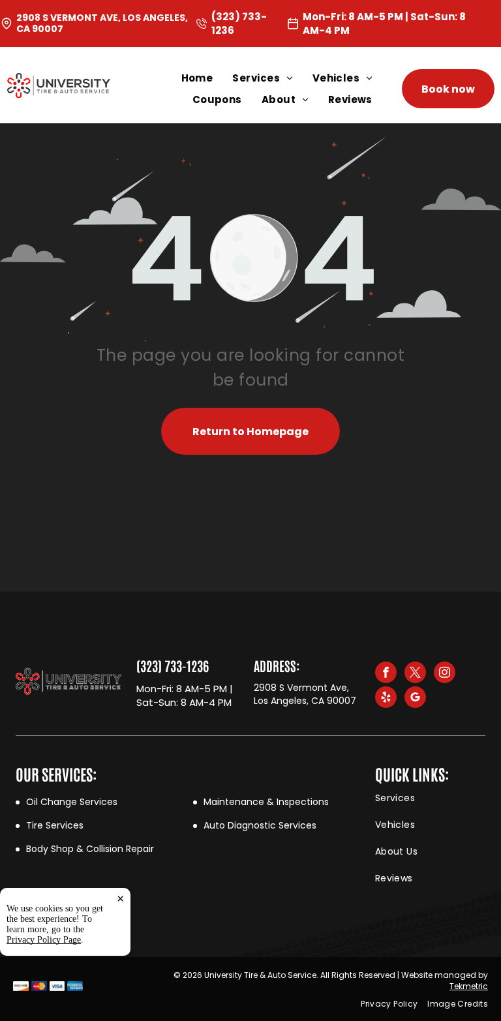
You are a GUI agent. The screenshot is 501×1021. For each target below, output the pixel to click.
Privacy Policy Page (44, 940)
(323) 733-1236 (172, 665)
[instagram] (444, 674)
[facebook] (386, 674)
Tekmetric (468, 986)
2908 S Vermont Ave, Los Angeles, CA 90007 (102, 23)
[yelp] (386, 698)
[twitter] (415, 674)
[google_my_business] (415, 698)
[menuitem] (207, 78)
